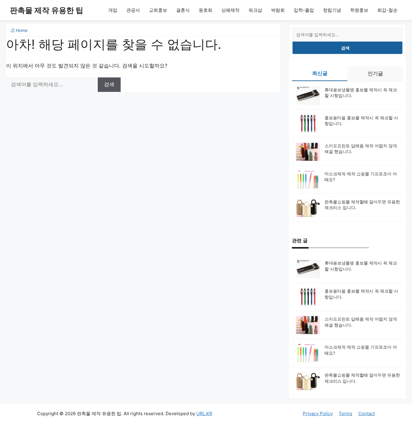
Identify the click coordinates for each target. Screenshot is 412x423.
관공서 (133, 10)
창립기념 (332, 10)
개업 (112, 10)
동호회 (205, 10)
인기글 (375, 73)
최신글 (320, 73)
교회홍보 (158, 10)
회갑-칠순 (387, 10)
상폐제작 (230, 10)
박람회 (278, 10)
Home (21, 30)
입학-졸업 (304, 10)
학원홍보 (359, 10)
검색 (345, 47)
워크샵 (255, 10)
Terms (345, 413)
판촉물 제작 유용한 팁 (46, 10)
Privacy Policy (318, 413)
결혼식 (183, 10)
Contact (366, 413)
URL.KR (204, 413)
